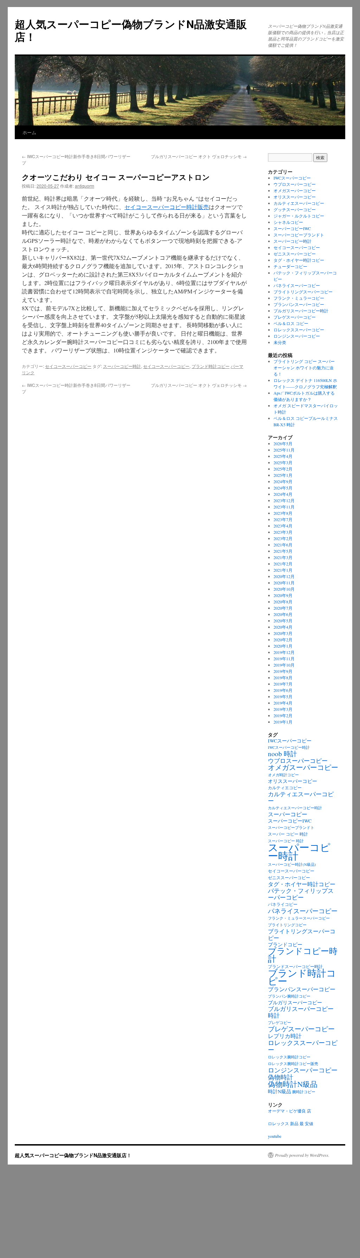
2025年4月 (283, 456)
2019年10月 (284, 665)
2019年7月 (283, 684)
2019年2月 (283, 715)
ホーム (29, 132)
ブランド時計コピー (211, 366)
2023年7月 (283, 519)
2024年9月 (283, 481)
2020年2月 (283, 639)
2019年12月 (284, 652)
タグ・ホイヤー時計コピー (299, 260)
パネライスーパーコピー (297, 285)
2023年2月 (283, 538)
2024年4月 (283, 494)
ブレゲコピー (279, 1022)
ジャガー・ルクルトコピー (299, 216)
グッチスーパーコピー (295, 209)
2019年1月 (283, 722)
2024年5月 (283, 488)
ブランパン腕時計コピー (289, 996)
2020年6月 (283, 614)
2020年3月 (283, 633)
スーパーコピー (287, 814)
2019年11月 (284, 658)
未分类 (280, 342)
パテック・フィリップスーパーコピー (301, 894)
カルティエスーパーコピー (299, 203)
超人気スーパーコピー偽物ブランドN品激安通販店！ (131, 30)
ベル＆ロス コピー (291, 323)
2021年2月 (283, 563)
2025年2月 (283, 469)
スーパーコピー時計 (122, 366)
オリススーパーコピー (295, 197)
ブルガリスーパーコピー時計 (301, 310)
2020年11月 (284, 582)
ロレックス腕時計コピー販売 (293, 1063)
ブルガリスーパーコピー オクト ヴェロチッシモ (199, 156)
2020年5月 (283, 620)
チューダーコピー (290, 266)
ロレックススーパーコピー (299, 329)
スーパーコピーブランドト (299, 235)
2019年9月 (283, 671)
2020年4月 (283, 627)
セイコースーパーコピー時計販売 (166, 206)
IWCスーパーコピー (292, 178)
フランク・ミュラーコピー (299, 298)
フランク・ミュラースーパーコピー (299, 918)
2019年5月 (283, 696)
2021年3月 (283, 557)
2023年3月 (283, 532)
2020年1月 (283, 646)
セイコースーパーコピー (68, 366)
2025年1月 (283, 475)
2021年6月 (283, 544)
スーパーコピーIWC (292, 228)
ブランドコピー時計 (303, 954)
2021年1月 (283, 570)
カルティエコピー (285, 788)
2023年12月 (284, 500)
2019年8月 (283, 677)
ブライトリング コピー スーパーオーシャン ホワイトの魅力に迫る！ (304, 367)
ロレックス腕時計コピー (289, 1057)
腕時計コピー (303, 1091)
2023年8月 (283, 513)
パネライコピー (282, 904)
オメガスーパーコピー (295, 190)
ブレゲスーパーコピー (295, 317)
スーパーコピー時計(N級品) (292, 864)
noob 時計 (282, 753)
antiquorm (84, 186)
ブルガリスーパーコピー (295, 1002)
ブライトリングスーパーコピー (303, 291)
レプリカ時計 (285, 1035)
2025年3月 (283, 462)
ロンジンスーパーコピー (297, 336)
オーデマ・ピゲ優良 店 (289, 1111)
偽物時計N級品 (292, 1084)
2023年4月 (283, 526)
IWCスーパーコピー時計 (289, 747)
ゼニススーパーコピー (295, 254)
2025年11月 (284, 450)
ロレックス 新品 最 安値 (290, 1123)
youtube (274, 1136)
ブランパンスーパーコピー (299, 304)
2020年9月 (283, 595)
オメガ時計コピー (283, 774)
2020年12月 (284, 576)
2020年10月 (284, 589)
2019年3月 (283, 709)
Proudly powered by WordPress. (302, 1155)
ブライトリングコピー (287, 924)
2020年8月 (283, 601)
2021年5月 (283, 551)
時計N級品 (279, 1091)
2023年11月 (284, 507)
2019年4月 (283, 703)
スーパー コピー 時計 (288, 834)
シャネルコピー (288, 222)
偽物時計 (280, 1077)
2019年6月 (283, 690)
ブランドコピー (285, 944)
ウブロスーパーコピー (295, 184)
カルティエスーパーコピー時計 (295, 807)
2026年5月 (283, 443)
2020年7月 (283, 608)
